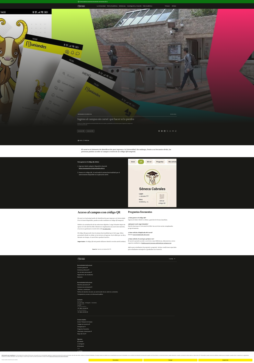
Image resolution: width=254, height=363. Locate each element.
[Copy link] (176, 131)
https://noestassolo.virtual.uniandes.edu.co (92, 168)
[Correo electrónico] (173, 131)
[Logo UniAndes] (81, 6)
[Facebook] (159, 131)
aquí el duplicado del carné (141, 235)
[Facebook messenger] (162, 131)
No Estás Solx (107, 229)
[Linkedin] (165, 131)
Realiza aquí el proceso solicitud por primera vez (156, 243)
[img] (81, 6)
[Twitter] (167, 131)
